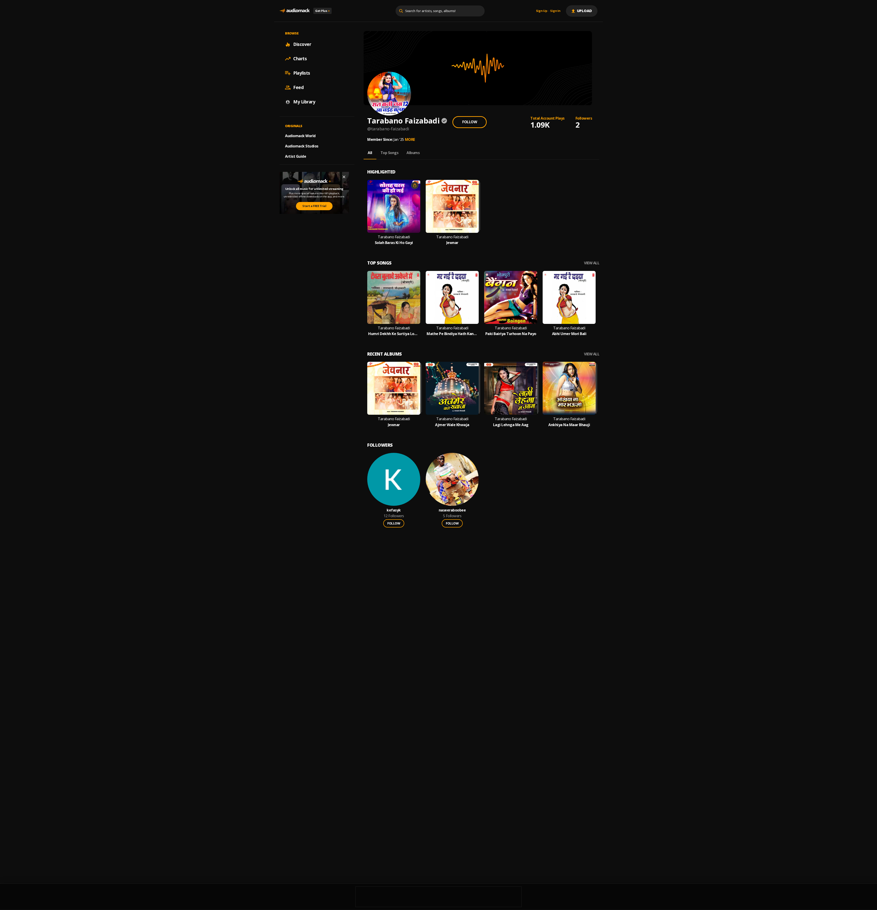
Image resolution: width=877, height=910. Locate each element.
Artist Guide (295, 156)
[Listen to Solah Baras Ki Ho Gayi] (393, 206)
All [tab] (370, 152)
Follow (469, 121)
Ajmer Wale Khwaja (452, 424)
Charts (300, 59)
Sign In (555, 11)
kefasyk (394, 510)
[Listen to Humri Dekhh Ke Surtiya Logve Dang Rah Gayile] (393, 297)
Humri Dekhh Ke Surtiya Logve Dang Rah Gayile (393, 333)
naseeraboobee (452, 510)
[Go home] (295, 11)
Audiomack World (300, 135)
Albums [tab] (413, 152)
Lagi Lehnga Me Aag (510, 424)
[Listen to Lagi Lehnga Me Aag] (510, 388)
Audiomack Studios (301, 146)
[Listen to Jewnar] (452, 206)
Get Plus (322, 11)
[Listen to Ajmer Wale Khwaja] (452, 388)
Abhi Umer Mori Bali (569, 333)
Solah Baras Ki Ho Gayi (394, 242)
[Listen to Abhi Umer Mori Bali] (569, 297)
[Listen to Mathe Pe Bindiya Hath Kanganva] (452, 297)
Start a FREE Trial (314, 206)
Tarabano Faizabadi (394, 237)
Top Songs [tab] (389, 152)
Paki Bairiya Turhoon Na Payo (510, 333)
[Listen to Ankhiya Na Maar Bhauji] (569, 388)
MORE (410, 139)
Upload (584, 10)
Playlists (301, 73)
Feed (298, 87)
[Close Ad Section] (344, 177)
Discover (302, 44)
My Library (304, 102)
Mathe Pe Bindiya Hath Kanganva (452, 333)
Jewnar (452, 242)
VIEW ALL (591, 263)
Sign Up (541, 11)
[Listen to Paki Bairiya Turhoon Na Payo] (510, 297)
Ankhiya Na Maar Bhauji (569, 424)
